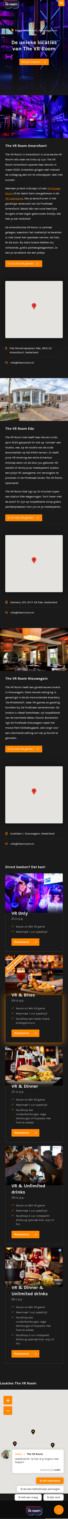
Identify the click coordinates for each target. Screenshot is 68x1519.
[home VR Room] (11, 4)
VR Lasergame (14, 198)
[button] (34, 306)
